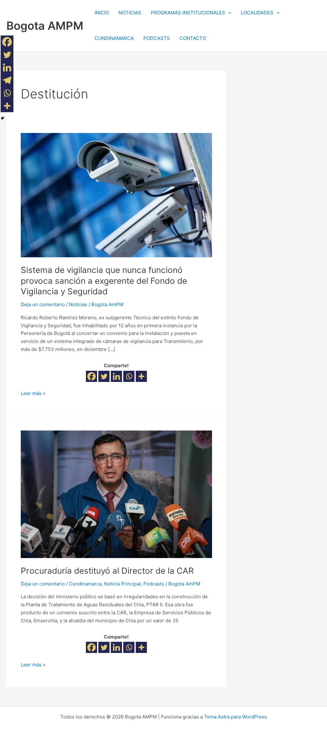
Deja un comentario (43, 304)
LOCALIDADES (257, 13)
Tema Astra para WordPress (235, 717)
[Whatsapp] (128, 376)
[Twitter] (104, 376)
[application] (228, 13)
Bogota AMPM (44, 25)
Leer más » (33, 393)
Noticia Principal (122, 584)
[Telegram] (7, 80)
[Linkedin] (116, 376)
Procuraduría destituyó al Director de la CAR (107, 571)
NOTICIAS (129, 13)
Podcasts (153, 584)
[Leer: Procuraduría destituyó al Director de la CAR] (116, 494)
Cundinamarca (85, 584)
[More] (141, 376)
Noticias (78, 304)
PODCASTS (156, 38)
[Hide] (2, 118)
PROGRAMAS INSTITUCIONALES (188, 13)
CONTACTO (192, 38)
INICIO (102, 13)
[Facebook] (91, 376)
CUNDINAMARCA (114, 38)
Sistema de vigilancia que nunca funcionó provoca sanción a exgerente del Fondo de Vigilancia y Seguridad (104, 281)
